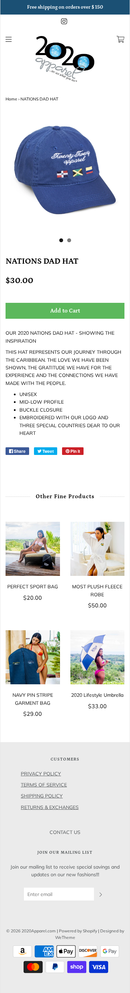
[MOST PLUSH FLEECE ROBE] (97, 549)
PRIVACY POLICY (41, 774)
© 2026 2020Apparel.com (31, 930)
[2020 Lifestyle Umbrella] (97, 657)
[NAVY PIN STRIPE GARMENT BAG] (33, 657)
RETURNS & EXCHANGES (50, 807)
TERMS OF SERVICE (44, 785)
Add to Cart (65, 311)
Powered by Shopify (78, 930)
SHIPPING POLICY (42, 796)
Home (11, 99)
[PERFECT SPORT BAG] (33, 549)
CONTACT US (65, 832)
